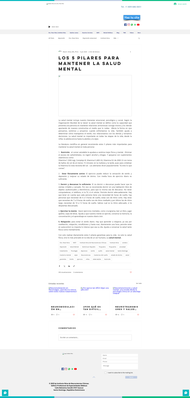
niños (88, 259)
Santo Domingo (123, 251)
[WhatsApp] (132, 24)
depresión (61, 38)
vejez (76, 255)
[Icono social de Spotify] (135, 24)
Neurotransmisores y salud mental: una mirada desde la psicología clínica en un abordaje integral (126, 308)
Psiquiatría (112, 247)
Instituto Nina (105, 38)
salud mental (110, 251)
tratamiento (64, 251)
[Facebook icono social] (125, 24)
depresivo (84, 251)
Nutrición (107, 259)
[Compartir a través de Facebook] (59, 266)
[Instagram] (128, 24)
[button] (139, 38)
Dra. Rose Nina (74, 38)
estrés (93, 251)
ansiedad (122, 247)
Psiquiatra (102, 247)
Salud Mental (74, 247)
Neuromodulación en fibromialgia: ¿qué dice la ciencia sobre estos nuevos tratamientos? (63, 308)
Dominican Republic (88, 247)
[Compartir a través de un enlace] (74, 266)
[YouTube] (138, 24)
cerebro (124, 243)
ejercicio (80, 259)
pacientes (63, 259)
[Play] (49, 27)
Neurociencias (86, 255)
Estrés (72, 259)
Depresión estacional (90, 38)
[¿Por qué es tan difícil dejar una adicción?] (95, 295)
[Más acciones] (130, 52)
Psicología (74, 251)
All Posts (51, 38)
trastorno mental (65, 255)
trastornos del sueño (101, 255)
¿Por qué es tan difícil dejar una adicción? (92, 308)
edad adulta (97, 259)
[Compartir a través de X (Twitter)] (64, 266)
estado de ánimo (116, 255)
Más (115, 38)
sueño (100, 251)
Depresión (63, 247)
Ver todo (139, 283)
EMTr (74, 243)
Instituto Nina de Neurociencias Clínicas (93, 243)
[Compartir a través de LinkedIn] (69, 266)
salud (127, 255)
